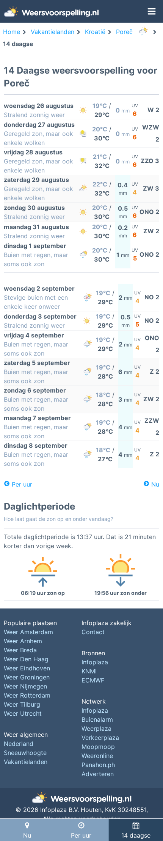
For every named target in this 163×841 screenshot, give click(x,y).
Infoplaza (95, 662)
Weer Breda (20, 650)
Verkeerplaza (100, 737)
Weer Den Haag (26, 659)
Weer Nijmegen (25, 686)
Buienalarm (97, 719)
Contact (93, 632)
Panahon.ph (98, 765)
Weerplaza (96, 728)
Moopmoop (98, 746)
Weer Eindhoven (27, 668)
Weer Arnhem (23, 641)
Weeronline (97, 755)
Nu (155, 484)
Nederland (18, 743)
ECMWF (93, 680)
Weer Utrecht (23, 713)
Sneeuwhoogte (25, 752)
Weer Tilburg (22, 704)
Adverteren (98, 774)
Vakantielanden (25, 762)
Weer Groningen (27, 677)
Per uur (22, 484)
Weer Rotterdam (27, 695)
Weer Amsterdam (28, 632)
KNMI (89, 671)
